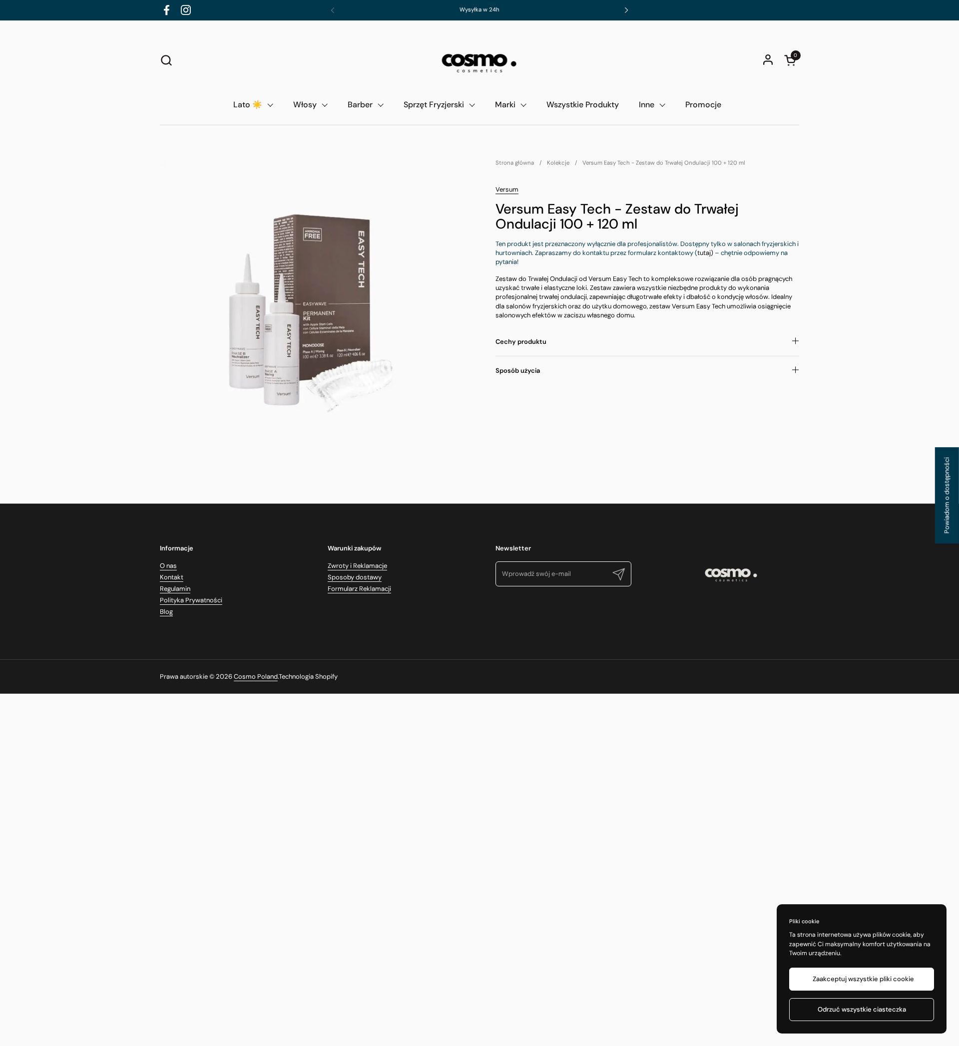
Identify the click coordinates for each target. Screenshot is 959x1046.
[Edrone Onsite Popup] (479, 523)
